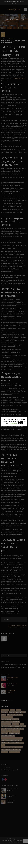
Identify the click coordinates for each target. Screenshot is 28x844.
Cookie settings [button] (13, 423)
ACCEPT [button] (20, 423)
